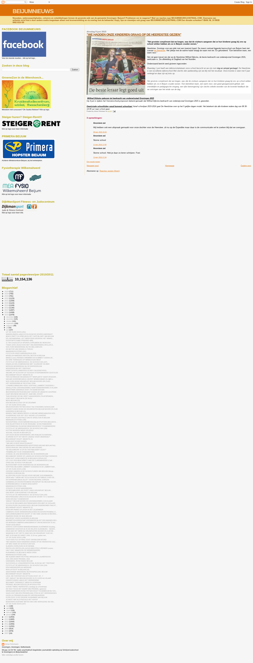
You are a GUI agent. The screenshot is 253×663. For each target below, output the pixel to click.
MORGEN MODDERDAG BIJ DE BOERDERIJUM (24, 366)
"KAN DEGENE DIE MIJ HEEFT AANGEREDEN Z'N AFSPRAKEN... (30, 396)
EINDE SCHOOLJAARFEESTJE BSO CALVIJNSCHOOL (26, 370)
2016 (7, 312)
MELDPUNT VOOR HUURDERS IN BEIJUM (22, 518)
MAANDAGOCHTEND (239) (16, 486)
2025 (7, 291)
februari (9, 612)
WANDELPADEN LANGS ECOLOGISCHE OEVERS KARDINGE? (29, 334)
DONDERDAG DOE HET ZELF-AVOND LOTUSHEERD (26, 415)
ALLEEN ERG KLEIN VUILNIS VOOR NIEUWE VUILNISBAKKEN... (30, 475)
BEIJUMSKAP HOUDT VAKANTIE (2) (19, 507)
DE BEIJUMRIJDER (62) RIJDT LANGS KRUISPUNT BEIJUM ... (29, 490)
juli (7, 328)
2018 (7, 308)
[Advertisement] (15, 229)
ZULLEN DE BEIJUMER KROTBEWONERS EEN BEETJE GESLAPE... (31, 503)
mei (7, 606)
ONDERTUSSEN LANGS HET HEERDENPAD (22, 580)
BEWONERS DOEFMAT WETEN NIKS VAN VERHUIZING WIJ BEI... (30, 602)
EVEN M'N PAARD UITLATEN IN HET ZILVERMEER (24, 510)
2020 (7, 303)
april (8, 608)
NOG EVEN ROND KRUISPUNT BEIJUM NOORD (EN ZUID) (28, 381)
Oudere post (246, 166)
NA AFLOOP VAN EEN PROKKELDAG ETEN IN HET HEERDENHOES (31, 593)
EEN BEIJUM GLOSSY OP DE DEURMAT (21, 403)
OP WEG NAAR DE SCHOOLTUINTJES (20, 544)
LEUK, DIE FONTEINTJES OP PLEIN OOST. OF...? (24, 576)
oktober (9, 321)
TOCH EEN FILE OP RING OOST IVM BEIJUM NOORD (26, 539)
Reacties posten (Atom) (110, 171)
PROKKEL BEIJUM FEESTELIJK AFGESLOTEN (23, 584)
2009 (7, 629)
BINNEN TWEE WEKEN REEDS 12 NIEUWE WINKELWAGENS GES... (31, 413)
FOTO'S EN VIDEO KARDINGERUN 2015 (21, 353)
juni (7, 330)
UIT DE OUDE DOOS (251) (16, 332)
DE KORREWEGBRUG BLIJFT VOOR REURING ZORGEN (27, 480)
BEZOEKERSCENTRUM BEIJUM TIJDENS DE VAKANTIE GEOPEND (31, 392)
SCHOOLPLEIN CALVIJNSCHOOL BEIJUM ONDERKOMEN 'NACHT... (31, 505)
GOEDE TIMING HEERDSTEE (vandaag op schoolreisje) (26, 587)
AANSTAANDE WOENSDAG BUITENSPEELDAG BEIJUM (26, 572)
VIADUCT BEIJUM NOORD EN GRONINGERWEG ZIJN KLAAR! (29, 501)
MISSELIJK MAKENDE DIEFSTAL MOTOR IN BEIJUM (25, 355)
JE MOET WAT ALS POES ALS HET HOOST (22, 599)
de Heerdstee (159, 50)
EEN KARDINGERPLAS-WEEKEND (18, 567)
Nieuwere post (93, 166)
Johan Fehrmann (11, 644)
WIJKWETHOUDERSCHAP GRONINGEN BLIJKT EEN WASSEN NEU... (32, 520)
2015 (7, 315)
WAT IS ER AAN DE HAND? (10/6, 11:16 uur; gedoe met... (26, 535)
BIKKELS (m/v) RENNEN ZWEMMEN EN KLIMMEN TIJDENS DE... (30, 358)
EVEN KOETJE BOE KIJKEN (16, 441)
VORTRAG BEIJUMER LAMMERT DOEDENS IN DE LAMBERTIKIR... (31, 467)
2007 (7, 633)
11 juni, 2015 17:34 (99, 157)
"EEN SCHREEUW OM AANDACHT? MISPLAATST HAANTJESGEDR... (31, 377)
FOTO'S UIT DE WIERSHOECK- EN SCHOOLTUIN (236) (26, 428)
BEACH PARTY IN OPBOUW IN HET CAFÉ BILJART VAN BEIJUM (30, 336)
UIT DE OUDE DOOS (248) (16, 537)
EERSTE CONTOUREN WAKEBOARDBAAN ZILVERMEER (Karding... (31, 527)
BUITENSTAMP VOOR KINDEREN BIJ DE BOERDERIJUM (27, 465)
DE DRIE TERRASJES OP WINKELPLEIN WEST (23, 360)
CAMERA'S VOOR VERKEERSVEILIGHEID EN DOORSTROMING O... (31, 512)
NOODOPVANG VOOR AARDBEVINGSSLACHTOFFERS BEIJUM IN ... (32, 422)
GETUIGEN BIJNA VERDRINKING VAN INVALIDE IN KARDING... (29, 435)
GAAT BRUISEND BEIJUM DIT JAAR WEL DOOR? (24, 394)
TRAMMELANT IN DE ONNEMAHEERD (20, 452)
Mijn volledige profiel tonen (12, 655)
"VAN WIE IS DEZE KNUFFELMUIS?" (19, 443)
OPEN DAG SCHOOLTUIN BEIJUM (19, 462)
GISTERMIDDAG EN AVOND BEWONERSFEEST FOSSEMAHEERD (30, 426)
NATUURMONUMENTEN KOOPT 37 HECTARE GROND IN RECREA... (31, 514)
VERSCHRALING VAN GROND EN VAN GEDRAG (24, 447)
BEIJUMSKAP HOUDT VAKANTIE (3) (19, 439)
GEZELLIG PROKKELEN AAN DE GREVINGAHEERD (25, 595)
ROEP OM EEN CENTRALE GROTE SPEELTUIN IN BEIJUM (28, 418)
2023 (7, 296)
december (10, 317)
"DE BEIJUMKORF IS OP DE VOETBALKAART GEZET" (26, 450)
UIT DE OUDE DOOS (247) (16, 604)
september (10, 323)
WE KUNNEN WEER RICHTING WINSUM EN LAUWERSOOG (28, 557)
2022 (7, 298)
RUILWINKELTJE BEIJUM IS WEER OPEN (21, 552)
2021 (7, 301)
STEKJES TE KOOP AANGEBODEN (19, 488)
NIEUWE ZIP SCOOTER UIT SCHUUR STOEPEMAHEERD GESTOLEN (32, 373)
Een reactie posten (93, 162)
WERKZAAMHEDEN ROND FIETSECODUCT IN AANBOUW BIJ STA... (31, 591)
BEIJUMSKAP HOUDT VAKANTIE (18, 574)
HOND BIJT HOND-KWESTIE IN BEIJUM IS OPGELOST (26, 458)
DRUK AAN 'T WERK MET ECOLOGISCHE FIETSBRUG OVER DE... (30, 477)
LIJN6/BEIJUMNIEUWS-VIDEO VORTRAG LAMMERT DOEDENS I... (30, 385)
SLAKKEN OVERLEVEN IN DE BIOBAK (20, 546)
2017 (7, 310)
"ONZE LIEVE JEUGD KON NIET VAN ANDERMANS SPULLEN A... (30, 345)
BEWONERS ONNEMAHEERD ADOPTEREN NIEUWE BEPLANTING (31, 445)
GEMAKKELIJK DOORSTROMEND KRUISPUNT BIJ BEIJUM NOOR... (31, 482)
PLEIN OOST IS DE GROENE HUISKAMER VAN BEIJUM (26, 597)
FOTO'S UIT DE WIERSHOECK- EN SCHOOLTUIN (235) (26, 495)
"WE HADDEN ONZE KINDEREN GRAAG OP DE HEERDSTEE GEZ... (31, 542)
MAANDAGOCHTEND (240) (16, 420)
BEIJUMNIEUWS (33, 11)
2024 (7, 294)
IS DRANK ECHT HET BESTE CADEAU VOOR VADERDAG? (28, 437)
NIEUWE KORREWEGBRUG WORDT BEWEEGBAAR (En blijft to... (30, 379)
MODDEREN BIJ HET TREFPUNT (18, 368)
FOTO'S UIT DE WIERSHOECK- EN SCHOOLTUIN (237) (26, 362)
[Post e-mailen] (114, 111)
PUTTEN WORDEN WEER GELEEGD (19, 430)
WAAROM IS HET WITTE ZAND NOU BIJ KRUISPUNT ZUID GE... (30, 533)
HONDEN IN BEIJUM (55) (15, 473)
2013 (7, 619)
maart (8, 610)
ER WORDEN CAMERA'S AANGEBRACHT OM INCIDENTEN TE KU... (31, 522)
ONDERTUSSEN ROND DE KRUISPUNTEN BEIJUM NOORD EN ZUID (32, 409)
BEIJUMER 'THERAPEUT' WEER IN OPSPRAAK (23, 582)
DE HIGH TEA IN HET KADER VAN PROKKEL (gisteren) (26, 589)
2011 (7, 624)
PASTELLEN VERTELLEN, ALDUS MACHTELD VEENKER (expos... (30, 548)
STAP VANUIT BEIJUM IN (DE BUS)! (19, 398)
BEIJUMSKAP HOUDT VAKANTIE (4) (19, 375)
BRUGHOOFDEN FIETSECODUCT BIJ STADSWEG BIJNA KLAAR (30, 407)
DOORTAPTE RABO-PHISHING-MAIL (19, 340)
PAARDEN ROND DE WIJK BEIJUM (19, 516)
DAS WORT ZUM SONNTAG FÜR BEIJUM (21, 492)
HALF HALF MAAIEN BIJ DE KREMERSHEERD (23, 550)
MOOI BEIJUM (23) (13, 400)
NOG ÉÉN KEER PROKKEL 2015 (18, 559)
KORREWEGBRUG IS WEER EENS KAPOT (22, 484)
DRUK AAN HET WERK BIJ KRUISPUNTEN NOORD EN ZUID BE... (30, 531)
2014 (7, 617)
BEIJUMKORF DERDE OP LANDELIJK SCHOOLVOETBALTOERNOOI (31, 456)
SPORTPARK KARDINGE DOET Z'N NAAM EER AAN (25, 390)
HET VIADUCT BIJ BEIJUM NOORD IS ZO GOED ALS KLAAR (28, 578)
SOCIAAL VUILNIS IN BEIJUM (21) (18, 432)
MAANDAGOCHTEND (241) (16, 351)
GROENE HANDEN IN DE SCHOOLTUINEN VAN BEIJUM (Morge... (30, 471)
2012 (7, 622)
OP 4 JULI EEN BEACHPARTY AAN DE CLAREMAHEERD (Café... (29, 460)
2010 (7, 626)
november (10, 319)
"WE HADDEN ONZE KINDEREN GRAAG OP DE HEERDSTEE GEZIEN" (134, 34)
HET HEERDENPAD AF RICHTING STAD (21, 383)
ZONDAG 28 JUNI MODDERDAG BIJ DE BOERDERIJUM (27, 454)
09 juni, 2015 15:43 (100, 132)
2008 (7, 631)
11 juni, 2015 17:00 (99, 144)
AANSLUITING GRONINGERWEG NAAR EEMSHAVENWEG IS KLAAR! (32, 388)
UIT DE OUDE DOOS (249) (16, 469)
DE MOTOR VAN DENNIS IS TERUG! (19, 349)
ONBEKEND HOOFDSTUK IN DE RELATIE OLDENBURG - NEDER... (31, 529)
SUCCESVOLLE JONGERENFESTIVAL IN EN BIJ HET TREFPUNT (30, 563)
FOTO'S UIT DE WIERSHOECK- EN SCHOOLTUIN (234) (26, 565)
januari (8, 614)
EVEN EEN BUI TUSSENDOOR (17, 499)
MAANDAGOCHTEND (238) (16, 555)
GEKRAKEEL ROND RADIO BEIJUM (19, 561)
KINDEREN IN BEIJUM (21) (16, 411)
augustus (9, 325)
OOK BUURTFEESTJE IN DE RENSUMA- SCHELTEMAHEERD (29, 424)
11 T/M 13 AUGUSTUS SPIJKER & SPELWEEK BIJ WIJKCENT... (29, 343)
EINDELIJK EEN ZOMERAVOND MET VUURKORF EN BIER (27, 364)
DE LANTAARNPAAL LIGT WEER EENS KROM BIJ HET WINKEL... (30, 338)
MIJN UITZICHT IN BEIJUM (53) (17, 569)
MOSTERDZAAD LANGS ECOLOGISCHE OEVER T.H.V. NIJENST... (30, 497)
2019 (7, 305)
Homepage (169, 166)
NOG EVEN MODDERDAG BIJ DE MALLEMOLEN (24, 347)
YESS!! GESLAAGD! (13, 525)
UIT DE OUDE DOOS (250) (16, 405)
